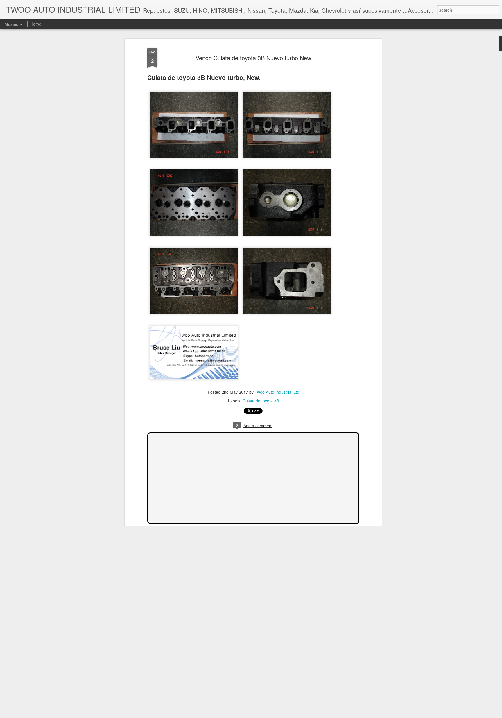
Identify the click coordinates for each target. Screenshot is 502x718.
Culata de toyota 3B (261, 401)
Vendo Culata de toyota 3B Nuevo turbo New (253, 57)
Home (35, 24)
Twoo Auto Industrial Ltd (277, 392)
